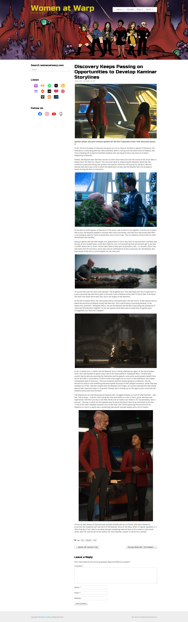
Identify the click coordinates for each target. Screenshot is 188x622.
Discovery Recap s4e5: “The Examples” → (141, 547)
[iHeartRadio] (57, 91)
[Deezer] (50, 91)
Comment (78, 566)
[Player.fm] (64, 91)
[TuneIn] (57, 97)
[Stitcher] (57, 85)
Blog (139, 9)
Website (77, 598)
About (119, 9)
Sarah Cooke (78, 81)
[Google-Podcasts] (43, 85)
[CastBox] (43, 91)
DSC (82, 540)
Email (77, 593)
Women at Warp (62, 8)
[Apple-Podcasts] (37, 85)
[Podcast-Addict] (50, 97)
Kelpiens (88, 540)
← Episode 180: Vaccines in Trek (87, 547)
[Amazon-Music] (37, 91)
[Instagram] (47, 114)
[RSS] (64, 85)
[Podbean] (43, 97)
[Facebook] (40, 114)
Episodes (130, 9)
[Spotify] (50, 85)
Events (148, 9)
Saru (94, 540)
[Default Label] (53, 114)
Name (77, 587)
